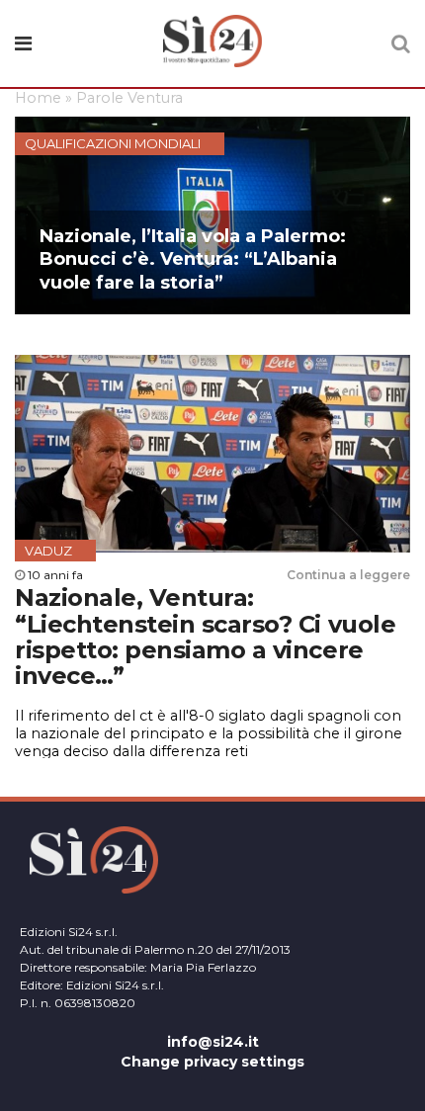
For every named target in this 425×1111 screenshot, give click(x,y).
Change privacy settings (212, 1061)
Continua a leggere (348, 574)
